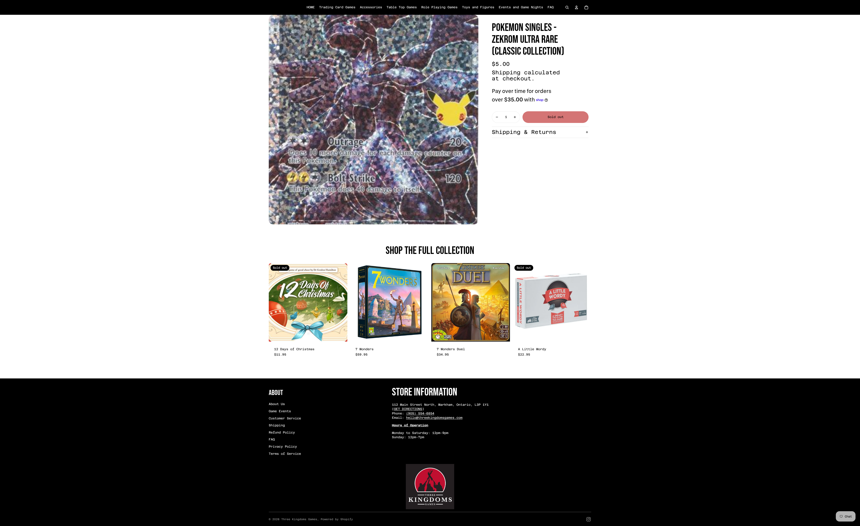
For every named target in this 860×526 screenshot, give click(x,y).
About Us (277, 404)
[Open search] (567, 7)
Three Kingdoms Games (299, 519)
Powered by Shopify (337, 519)
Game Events (280, 411)
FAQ (272, 439)
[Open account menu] (576, 7)
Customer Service (285, 418)
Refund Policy (282, 432)
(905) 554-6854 (420, 413)
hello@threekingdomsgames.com (434, 417)
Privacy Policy (283, 446)
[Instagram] (588, 519)
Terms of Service (285, 453)
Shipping (277, 425)
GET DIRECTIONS (408, 409)
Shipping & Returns (524, 132)
